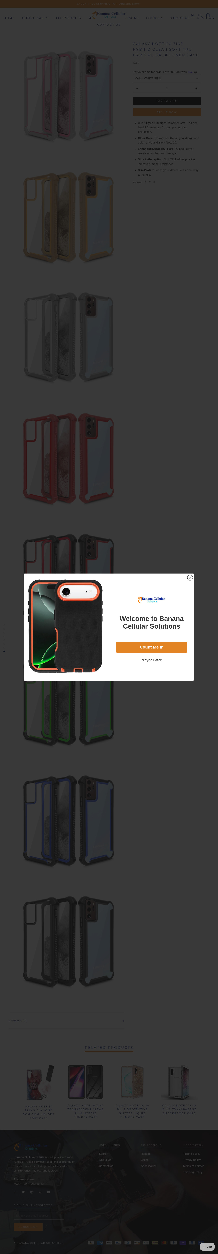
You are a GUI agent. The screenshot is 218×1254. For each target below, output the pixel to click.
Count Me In (152, 647)
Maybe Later (152, 660)
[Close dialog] (190, 577)
